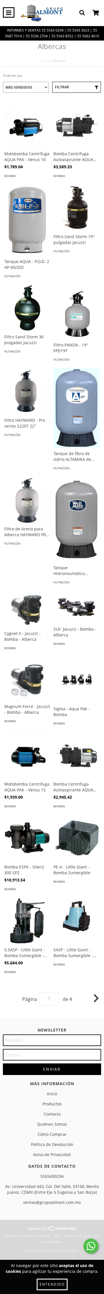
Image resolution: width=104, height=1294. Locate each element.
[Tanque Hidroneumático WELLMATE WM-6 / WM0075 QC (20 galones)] (76, 519)
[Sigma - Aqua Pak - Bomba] (76, 680)
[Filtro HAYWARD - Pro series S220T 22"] (27, 391)
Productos (52, 1104)
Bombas (10, 176)
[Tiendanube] (52, 1230)
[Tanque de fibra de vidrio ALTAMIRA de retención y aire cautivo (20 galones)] (76, 408)
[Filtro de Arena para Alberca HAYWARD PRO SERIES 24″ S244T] (27, 500)
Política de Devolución (52, 1144)
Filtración (12, 276)
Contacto (52, 1114)
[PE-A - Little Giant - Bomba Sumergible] (76, 838)
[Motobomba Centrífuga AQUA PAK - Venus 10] (27, 125)
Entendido (52, 1284)
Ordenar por (13, 75)
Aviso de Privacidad (52, 1154)
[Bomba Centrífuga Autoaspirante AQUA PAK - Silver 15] (76, 125)
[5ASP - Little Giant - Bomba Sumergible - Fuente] (76, 921)
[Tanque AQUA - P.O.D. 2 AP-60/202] (27, 220)
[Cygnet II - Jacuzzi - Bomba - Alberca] (27, 609)
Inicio (43, 60)
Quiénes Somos (52, 1124)
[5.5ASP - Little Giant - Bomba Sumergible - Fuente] (27, 921)
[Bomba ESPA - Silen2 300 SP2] (27, 838)
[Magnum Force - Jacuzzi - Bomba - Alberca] (27, 678)
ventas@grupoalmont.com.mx (52, 1202)
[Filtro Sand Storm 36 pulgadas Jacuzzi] (27, 308)
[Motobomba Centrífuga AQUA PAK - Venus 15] (27, 755)
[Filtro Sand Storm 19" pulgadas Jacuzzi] (76, 208)
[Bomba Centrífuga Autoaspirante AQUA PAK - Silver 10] (76, 755)
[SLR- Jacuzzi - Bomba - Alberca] (76, 607)
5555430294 (52, 1176)
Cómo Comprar (52, 1134)
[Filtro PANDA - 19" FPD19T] (76, 312)
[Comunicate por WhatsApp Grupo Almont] (90, 1246)
